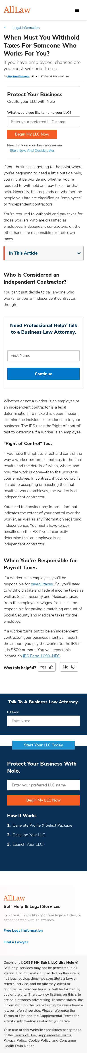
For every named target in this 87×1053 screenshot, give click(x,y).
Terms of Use (25, 1035)
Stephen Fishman (18, 76)
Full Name (13, 712)
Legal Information (26, 27)
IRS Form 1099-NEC (41, 656)
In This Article (23, 253)
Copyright (41, 962)
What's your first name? (43, 344)
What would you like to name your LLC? (39, 112)
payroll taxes (42, 584)
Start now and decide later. (32, 150)
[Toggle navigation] (77, 10)
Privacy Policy (15, 1040)
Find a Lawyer (16, 942)
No (65, 667)
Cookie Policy (39, 1040)
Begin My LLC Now (32, 134)
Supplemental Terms (54, 1035)
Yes (43, 667)
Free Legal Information (23, 930)
